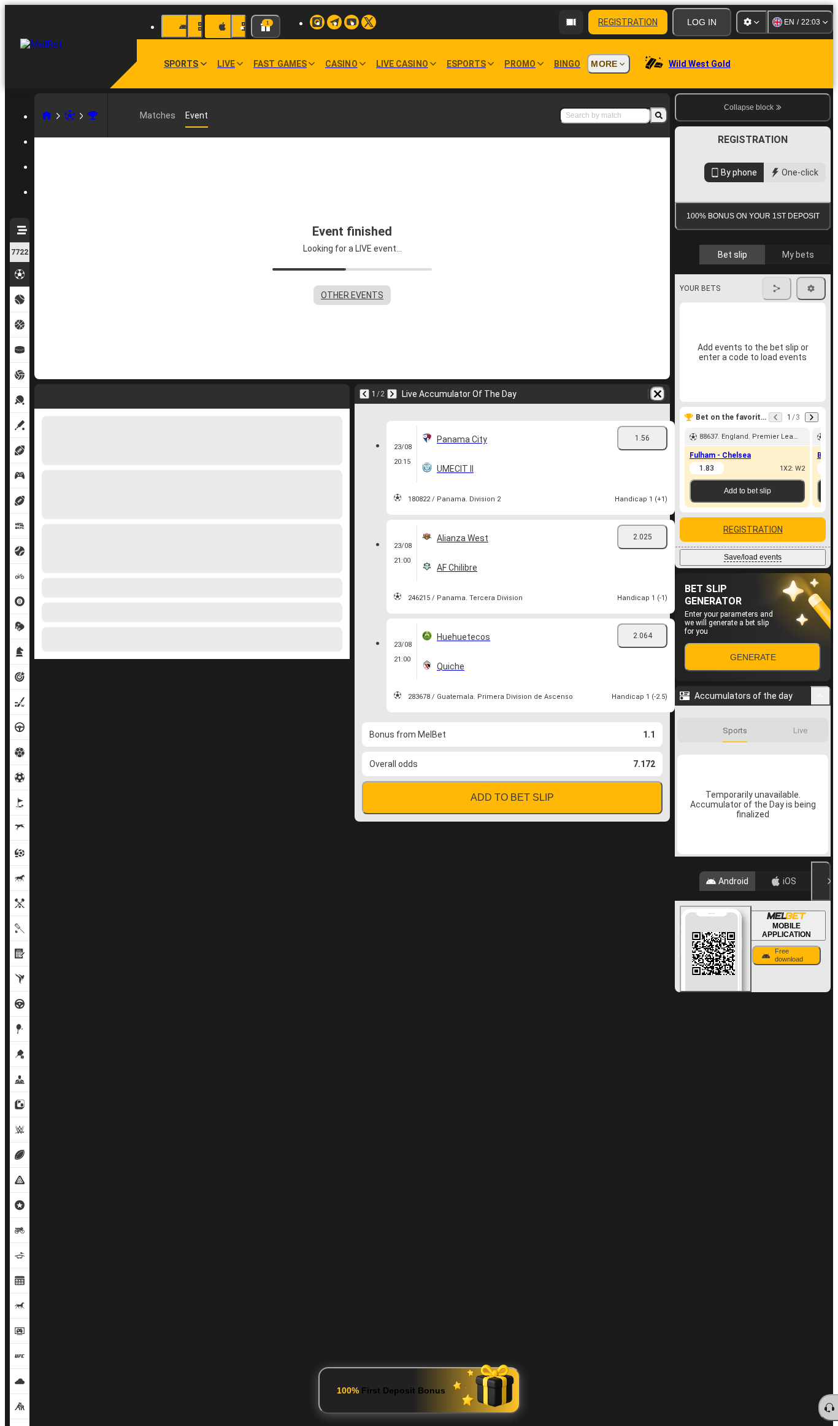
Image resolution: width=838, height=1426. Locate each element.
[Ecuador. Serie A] (92, 115)
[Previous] (44, 394)
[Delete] (337, 394)
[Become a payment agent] (571, 22)
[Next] (76, 394)
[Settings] (751, 22)
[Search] (658, 115)
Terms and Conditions (758, 356)
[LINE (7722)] (46, 115)
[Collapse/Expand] (820, 899)
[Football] (70, 115)
